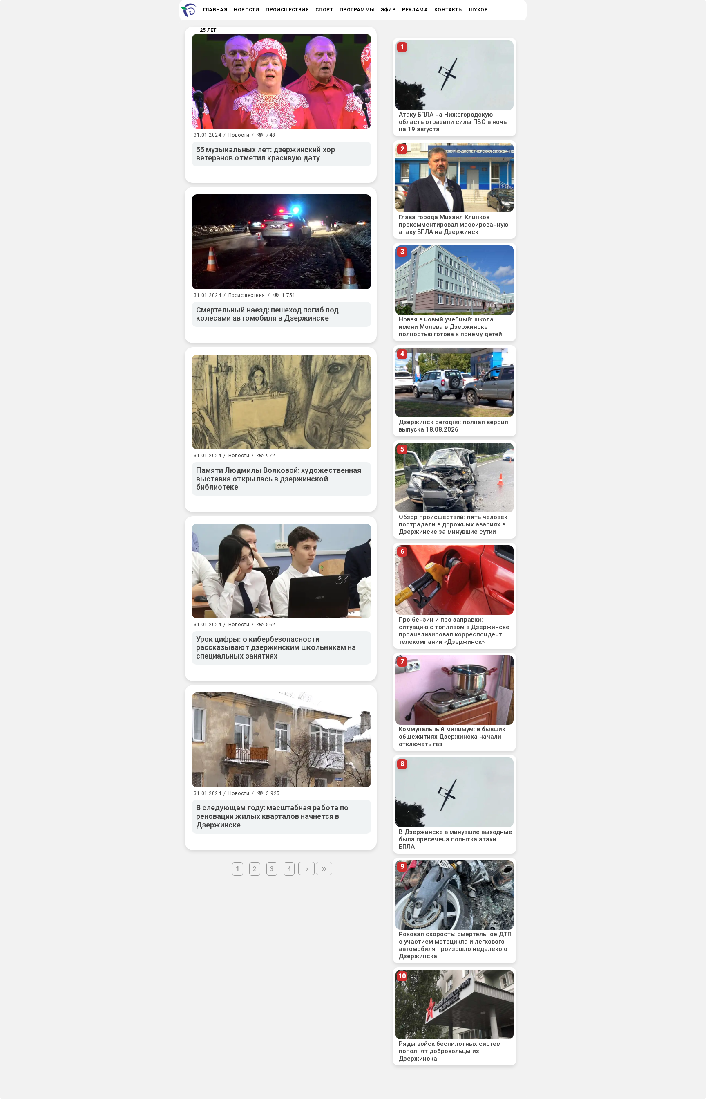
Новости (239, 135)
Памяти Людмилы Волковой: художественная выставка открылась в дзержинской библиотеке (278, 478)
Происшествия (246, 295)
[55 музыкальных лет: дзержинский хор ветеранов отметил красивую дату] (281, 81)
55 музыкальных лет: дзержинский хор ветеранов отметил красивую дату (265, 153)
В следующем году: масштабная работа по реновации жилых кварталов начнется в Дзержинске (272, 816)
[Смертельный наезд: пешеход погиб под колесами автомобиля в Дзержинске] (281, 241)
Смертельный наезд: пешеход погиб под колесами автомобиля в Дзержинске (267, 314)
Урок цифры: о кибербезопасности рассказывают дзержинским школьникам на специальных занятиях (276, 647)
